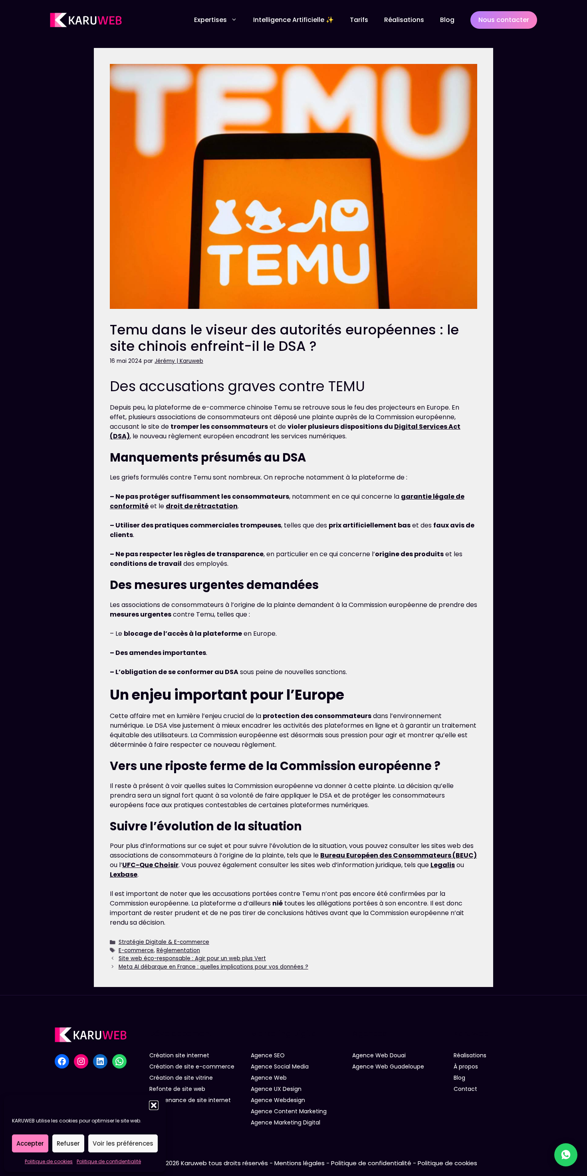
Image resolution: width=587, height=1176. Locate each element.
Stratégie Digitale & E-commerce (164, 942)
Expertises (210, 19)
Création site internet (179, 1055)
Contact (465, 1089)
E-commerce (136, 950)
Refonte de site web (177, 1089)
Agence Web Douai (379, 1055)
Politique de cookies (49, 1161)
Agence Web (269, 1078)
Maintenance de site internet (190, 1100)
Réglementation (178, 950)
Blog (447, 19)
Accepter (30, 1143)
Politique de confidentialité (109, 1161)
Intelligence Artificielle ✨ (293, 19)
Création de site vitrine (181, 1078)
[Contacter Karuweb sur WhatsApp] (565, 1154)
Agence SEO (268, 1055)
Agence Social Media (280, 1067)
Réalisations (404, 19)
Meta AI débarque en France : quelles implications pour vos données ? (213, 967)
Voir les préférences (123, 1143)
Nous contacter (503, 19)
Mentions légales (299, 1163)
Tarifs (359, 19)
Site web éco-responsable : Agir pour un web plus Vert (192, 958)
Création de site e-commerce (191, 1067)
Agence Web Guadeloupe (388, 1067)
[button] (154, 1105)
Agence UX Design (276, 1089)
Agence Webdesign (278, 1100)
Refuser (68, 1143)
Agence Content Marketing (289, 1111)
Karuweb (194, 1163)
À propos (466, 1067)
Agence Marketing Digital (285, 1122)
